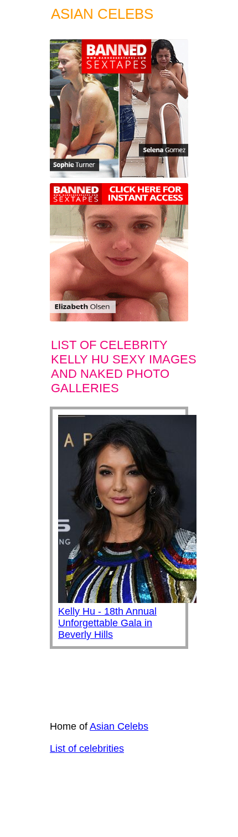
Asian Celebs (119, 726)
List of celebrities (87, 748)
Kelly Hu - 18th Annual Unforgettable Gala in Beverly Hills (107, 623)
